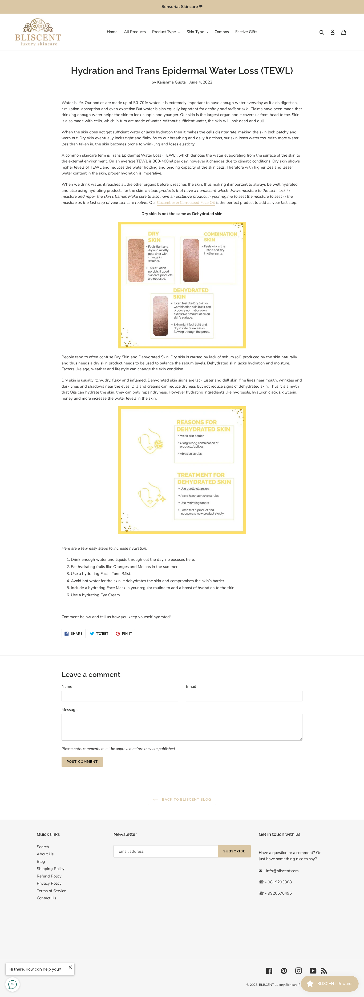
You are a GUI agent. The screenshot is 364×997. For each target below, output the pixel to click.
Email (191, 686)
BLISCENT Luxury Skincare (278, 985)
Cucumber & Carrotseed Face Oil (186, 202)
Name (67, 686)
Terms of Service (51, 890)
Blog (41, 861)
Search (43, 846)
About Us (45, 854)
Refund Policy (49, 876)
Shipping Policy (50, 868)
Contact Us (46, 898)
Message (70, 709)
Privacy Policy (49, 883)
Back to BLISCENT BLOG (186, 799)
